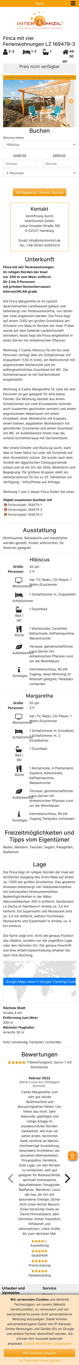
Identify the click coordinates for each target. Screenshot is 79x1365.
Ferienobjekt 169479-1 (25, 505)
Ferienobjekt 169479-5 (25, 514)
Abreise (59, 156)
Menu (39, 3)
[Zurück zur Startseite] (39, 20)
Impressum (63, 1343)
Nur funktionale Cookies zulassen (39, 1360)
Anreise (20, 156)
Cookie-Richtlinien (38, 1343)
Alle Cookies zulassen (39, 1353)
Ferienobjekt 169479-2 (25, 510)
